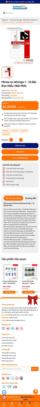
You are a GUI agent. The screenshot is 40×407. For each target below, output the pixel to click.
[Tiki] (12, 378)
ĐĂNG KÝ (35, 369)
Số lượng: (5, 140)
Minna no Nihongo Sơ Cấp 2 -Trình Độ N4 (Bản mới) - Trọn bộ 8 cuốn (10, 282)
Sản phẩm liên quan (14, 259)
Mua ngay (20, 152)
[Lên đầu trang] (36, 398)
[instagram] (21, 328)
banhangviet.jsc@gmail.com (15, 320)
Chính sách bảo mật (8, 337)
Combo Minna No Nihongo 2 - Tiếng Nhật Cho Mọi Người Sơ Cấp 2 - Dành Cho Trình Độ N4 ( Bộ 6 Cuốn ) (29, 282)
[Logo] (20, 7)
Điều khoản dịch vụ (8, 361)
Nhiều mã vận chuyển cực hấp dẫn (21, 2)
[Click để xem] (20, 45)
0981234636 (13, 317)
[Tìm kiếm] (4, 12)
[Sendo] (16, 378)
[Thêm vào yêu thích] (17, 292)
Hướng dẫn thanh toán (9, 355)
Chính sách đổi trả (7, 343)
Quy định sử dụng (7, 346)
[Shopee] (3, 378)
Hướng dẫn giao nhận (8, 358)
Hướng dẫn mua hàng (9, 353)
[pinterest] (16, 328)
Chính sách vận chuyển (9, 340)
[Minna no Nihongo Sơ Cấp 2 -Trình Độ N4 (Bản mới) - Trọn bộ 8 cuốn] (10, 272)
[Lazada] (7, 378)
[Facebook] (3, 328)
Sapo (25, 399)
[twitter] (12, 328)
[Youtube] (7, 328)
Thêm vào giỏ (9, 292)
